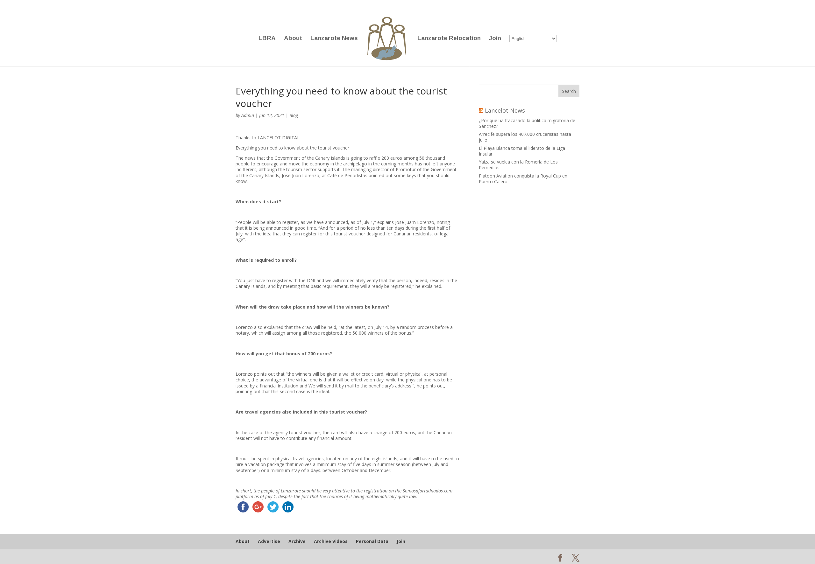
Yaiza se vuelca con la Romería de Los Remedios (518, 165)
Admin (247, 115)
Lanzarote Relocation (449, 38)
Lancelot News (505, 110)
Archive (297, 541)
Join (495, 38)
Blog (293, 115)
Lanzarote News (334, 38)
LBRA (267, 38)
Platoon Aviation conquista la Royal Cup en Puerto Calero (523, 179)
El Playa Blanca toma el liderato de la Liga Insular (522, 151)
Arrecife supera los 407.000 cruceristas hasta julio (525, 137)
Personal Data (372, 541)
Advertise (269, 541)
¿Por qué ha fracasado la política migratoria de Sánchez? (527, 123)
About (293, 38)
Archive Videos (331, 541)
